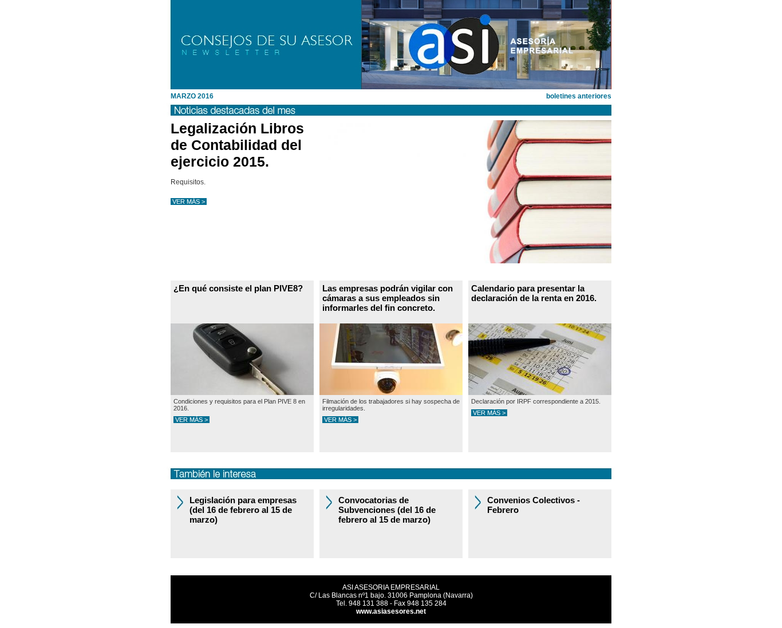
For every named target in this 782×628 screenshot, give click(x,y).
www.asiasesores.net (391, 611)
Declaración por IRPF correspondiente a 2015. (536, 401)
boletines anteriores (578, 96)
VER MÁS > (189, 201)
